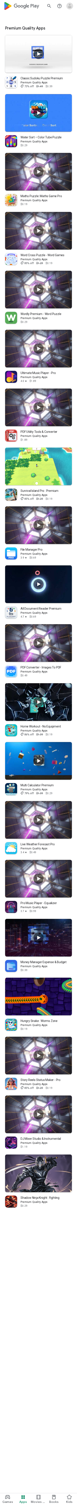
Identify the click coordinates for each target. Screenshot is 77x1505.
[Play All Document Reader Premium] (38, 584)
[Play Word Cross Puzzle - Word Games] (38, 230)
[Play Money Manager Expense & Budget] (38, 937)
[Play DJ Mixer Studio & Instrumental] (38, 1114)
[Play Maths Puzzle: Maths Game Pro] (38, 172)
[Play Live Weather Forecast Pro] (38, 819)
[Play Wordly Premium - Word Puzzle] (38, 289)
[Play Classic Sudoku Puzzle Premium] (38, 54)
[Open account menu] (70, 6)
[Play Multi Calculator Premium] (38, 761)
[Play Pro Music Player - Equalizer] (38, 879)
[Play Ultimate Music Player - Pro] (38, 348)
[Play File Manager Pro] (38, 525)
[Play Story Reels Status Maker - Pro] (38, 1055)
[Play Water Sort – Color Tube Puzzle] (38, 113)
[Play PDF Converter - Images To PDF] (38, 643)
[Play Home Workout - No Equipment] (38, 702)
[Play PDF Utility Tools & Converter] (38, 407)
